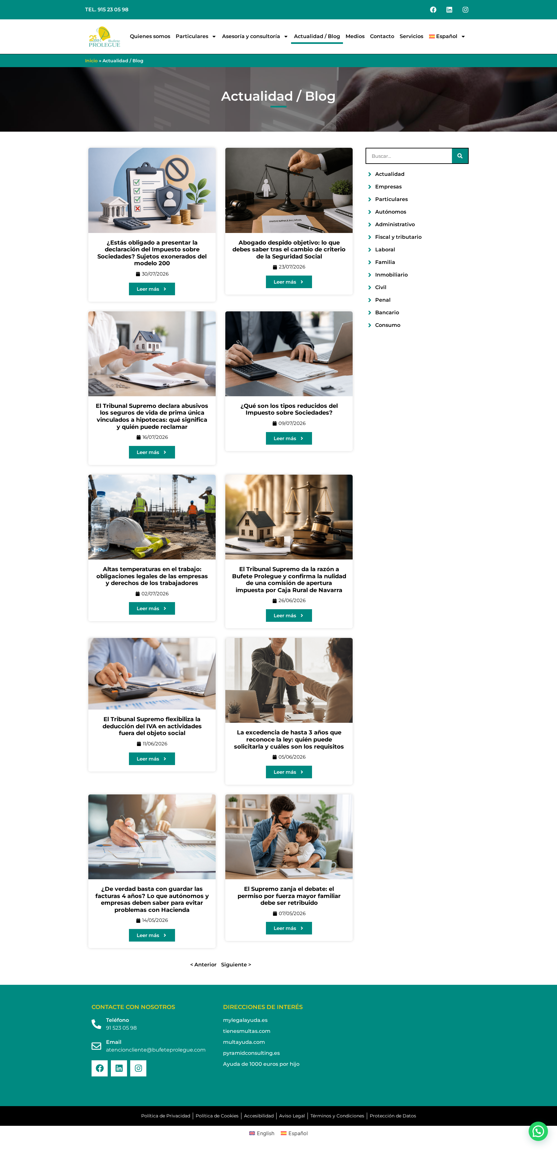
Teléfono (117, 1020)
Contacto (382, 36)
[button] (538, 1131)
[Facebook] (433, 9)
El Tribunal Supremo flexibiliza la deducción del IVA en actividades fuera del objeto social (152, 726)
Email (114, 1042)
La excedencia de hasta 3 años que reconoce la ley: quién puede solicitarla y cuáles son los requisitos (289, 739)
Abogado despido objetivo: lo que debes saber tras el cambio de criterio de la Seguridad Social (289, 249)
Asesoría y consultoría (251, 36)
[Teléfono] (96, 1024)
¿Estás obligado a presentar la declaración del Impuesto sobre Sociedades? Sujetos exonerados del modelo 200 (152, 253)
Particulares (192, 36)
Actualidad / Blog (317, 36)
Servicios (411, 36)
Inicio (91, 60)
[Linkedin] (449, 9)
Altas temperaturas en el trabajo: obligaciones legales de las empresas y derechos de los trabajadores (152, 576)
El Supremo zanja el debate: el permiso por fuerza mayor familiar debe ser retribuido (289, 895)
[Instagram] (465, 9)
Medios (355, 36)
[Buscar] (460, 155)
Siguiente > (236, 965)
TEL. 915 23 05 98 (106, 9)
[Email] (96, 1046)
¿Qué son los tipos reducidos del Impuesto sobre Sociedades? (289, 409)
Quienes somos (150, 36)
